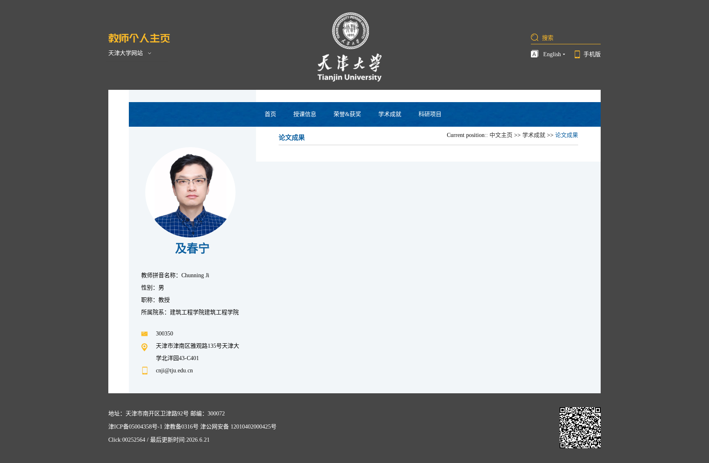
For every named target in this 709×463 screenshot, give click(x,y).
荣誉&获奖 (347, 114)
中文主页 (500, 135)
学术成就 (389, 114)
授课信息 (304, 114)
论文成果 (566, 135)
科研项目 (430, 114)
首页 (270, 114)
